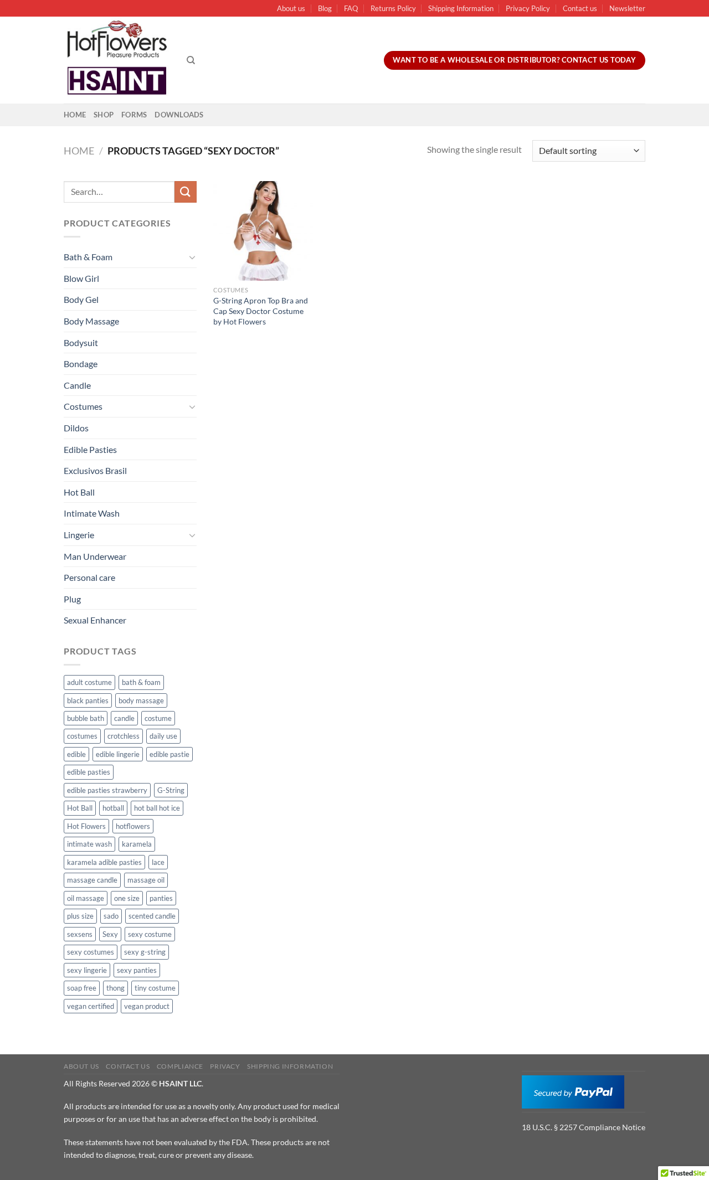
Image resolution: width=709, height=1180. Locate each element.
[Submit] (185, 192)
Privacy (225, 1066)
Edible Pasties (90, 449)
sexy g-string (145, 951)
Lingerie (79, 534)
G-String (170, 790)
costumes (82, 735)
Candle (77, 385)
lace (158, 862)
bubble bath (85, 718)
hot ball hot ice (157, 807)
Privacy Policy (528, 8)
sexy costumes (90, 951)
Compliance (180, 1066)
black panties (88, 700)
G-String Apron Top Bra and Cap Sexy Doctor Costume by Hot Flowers (260, 311)
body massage (141, 700)
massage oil (146, 879)
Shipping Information (461, 8)
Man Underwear (95, 556)
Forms (134, 114)
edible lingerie (118, 754)
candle (124, 718)
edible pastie (169, 754)
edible (76, 754)
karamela (137, 843)
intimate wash (89, 843)
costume (158, 718)
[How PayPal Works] (573, 1090)
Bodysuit (81, 342)
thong (115, 987)
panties (161, 898)
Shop (104, 114)
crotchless (123, 735)
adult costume (89, 682)
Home (75, 114)
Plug (72, 599)
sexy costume (150, 934)
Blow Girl (81, 278)
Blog (325, 8)
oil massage (85, 898)
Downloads (179, 114)
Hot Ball (79, 492)
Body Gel (81, 299)
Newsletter (627, 8)
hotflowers (133, 826)
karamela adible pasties (104, 862)
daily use (163, 735)
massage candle (92, 879)
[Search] (191, 60)
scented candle (152, 915)
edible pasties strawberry (107, 790)
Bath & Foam (88, 256)
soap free (81, 987)
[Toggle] (192, 257)
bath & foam (141, 682)
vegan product (146, 1006)
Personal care (89, 577)
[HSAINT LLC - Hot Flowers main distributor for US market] (117, 60)
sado (111, 915)
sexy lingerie (87, 970)
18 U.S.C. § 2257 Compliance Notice (583, 1127)
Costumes (83, 406)
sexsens (80, 934)
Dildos (76, 427)
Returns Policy (393, 8)
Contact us (580, 8)
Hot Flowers (86, 826)
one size (127, 898)
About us (291, 8)
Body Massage (91, 321)
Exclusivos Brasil (95, 470)
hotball (113, 807)
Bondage (80, 363)
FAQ (351, 8)
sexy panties (137, 970)
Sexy (110, 934)
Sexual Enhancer (95, 620)
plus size (80, 915)
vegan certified (90, 1006)
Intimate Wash (92, 513)
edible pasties (88, 771)
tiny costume (155, 987)
